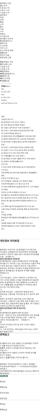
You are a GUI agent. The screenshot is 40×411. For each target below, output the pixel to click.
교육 (2, 20)
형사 (2, 27)
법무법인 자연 (5, 3)
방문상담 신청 (5, 57)
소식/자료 (4, 46)
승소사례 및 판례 (6, 50)
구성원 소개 (4, 13)
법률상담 (3, 53)
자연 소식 (4, 48)
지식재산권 (4, 36)
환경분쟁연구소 (6, 41)
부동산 (2, 34)
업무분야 (3, 15)
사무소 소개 (4, 10)
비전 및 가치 (5, 8)
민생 (2, 17)
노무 (2, 24)
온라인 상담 (4, 55)
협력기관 (3, 43)
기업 (2, 29)
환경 (2, 22)
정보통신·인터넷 (6, 38)
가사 (2, 31)
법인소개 (3, 5)
